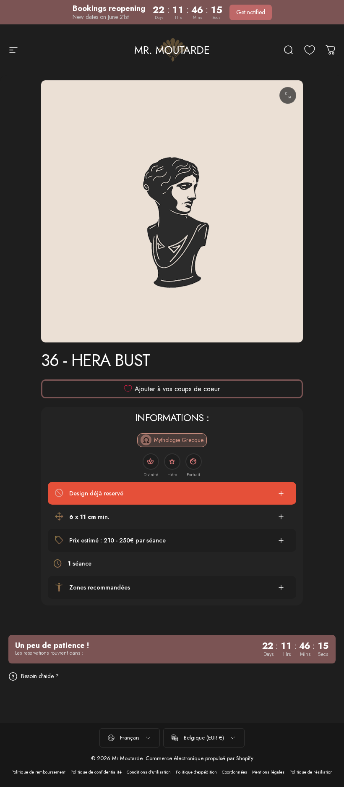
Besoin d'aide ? (40, 676)
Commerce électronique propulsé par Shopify (199, 758)
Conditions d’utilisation (149, 772)
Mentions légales (268, 772)
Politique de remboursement (38, 772)
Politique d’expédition (196, 772)
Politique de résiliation (311, 772)
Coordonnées (234, 772)
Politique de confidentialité (96, 772)
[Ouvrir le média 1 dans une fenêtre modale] (287, 95)
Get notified (250, 12)
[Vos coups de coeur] (309, 50)
